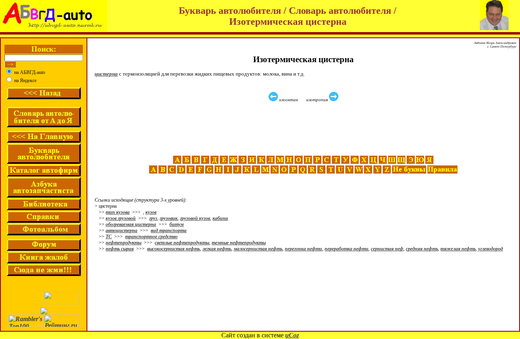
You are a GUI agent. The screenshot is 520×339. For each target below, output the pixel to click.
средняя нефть (422, 249)
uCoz (292, 335)
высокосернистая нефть (173, 249)
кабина (220, 218)
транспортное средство (151, 236)
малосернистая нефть (258, 249)
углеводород (490, 249)
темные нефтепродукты (239, 243)
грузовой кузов (195, 218)
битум (176, 224)
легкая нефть (216, 249)
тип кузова (118, 212)
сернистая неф (387, 249)
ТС (109, 236)
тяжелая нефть (458, 249)
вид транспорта (168, 230)
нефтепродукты (123, 243)
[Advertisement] (304, 129)
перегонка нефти (303, 249)
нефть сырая (120, 249)
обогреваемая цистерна (131, 224)
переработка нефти (346, 249)
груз (153, 218)
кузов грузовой (121, 218)
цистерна (106, 74)
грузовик (169, 218)
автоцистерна (121, 230)
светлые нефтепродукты (182, 243)
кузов (150, 212)
